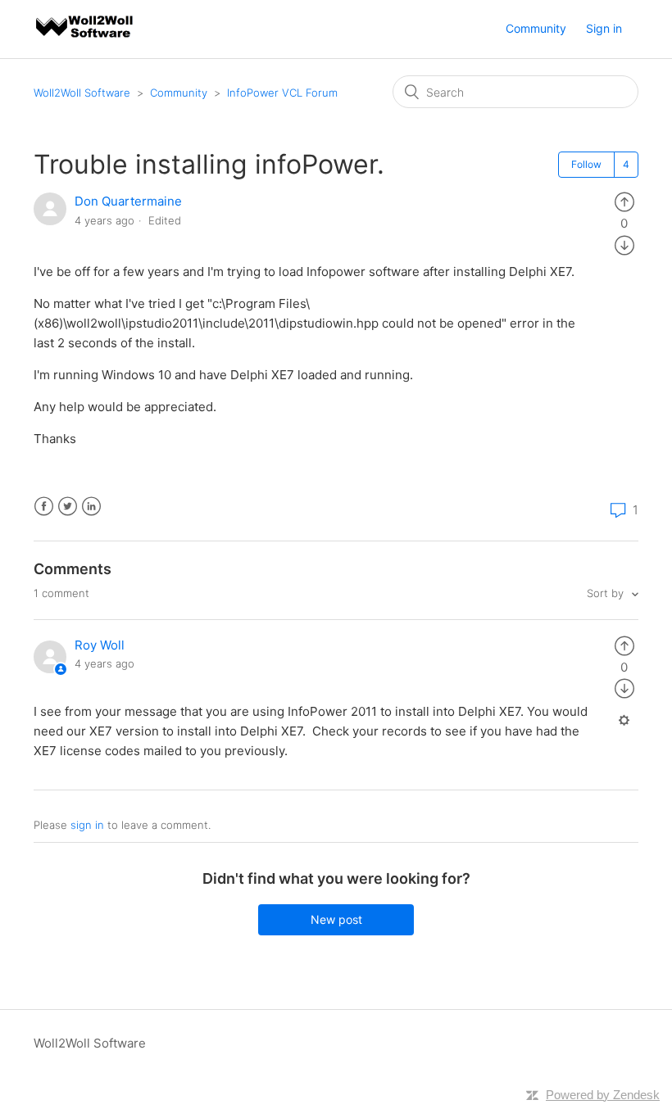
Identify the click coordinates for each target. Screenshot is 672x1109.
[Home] (85, 37)
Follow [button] (586, 164)
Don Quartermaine (128, 201)
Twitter (67, 506)
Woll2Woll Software (82, 92)
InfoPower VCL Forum (282, 92)
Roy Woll (100, 645)
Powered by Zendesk (603, 1095)
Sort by (607, 593)
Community (536, 28)
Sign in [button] (604, 28)
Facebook (44, 506)
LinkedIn (91, 506)
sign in (87, 824)
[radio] (624, 201)
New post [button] (336, 919)
